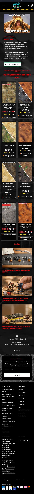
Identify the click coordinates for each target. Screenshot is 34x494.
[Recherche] (5, 5)
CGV (3, 429)
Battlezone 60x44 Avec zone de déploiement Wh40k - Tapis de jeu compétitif (9, 106)
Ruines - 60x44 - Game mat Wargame (9, 225)
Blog (3, 399)
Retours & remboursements (7, 425)
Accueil (21, 389)
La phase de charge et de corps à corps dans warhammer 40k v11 (15, 299)
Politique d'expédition (8, 421)
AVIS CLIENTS (22, 392)
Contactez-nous (7, 413)
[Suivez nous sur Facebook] (20, 441)
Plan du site (5, 432)
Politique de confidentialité (6, 417)
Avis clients (22, 416)
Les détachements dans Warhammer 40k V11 (16, 271)
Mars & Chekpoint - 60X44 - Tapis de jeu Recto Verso (25, 106)
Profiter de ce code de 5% (12, 64)
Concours (22, 404)
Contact (21, 401)
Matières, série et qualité (7, 409)
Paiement (22, 395)
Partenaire (22, 413)
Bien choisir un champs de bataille (8, 395)
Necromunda (11, 473)
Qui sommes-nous (7, 402)
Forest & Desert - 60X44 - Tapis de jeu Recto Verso (8, 145)
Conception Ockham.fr (19, 480)
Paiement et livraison (8, 405)
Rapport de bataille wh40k (8, 390)
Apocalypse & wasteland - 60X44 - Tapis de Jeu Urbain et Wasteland (25, 186)
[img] (17, 1)
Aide (20, 407)
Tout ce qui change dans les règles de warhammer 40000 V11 (16, 328)
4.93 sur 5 (20, 0)
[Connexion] (28, 5)
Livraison (21, 398)
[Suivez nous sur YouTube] (27, 441)
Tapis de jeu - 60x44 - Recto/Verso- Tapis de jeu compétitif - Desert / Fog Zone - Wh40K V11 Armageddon (9, 186)
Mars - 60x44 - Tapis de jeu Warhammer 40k (25, 144)
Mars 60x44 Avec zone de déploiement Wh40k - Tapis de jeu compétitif (25, 227)
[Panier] (31, 6)
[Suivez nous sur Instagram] (24, 441)
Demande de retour (25, 410)
